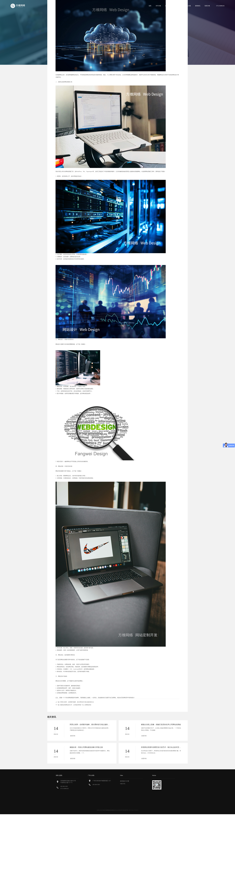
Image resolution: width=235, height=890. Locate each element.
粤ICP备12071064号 (133, 810)
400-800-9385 (64, 786)
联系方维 (207, 6)
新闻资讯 (197, 6)
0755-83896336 (64, 788)
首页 (150, 6)
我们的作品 (178, 6)
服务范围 (167, 6)
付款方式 (122, 783)
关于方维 (158, 6)
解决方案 (188, 6)
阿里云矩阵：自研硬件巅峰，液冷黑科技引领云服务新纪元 (77, 702)
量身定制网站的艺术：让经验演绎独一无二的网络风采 (75, 705)
